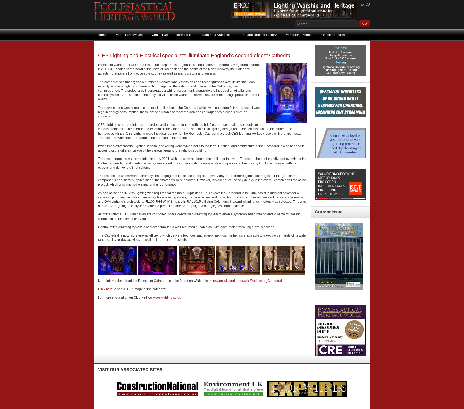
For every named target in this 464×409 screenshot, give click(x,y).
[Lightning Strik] (340, 74)
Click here (105, 289)
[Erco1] (294, 17)
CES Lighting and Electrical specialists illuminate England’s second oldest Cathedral (195, 55)
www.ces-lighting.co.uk (164, 297)
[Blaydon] (340, 198)
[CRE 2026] (340, 355)
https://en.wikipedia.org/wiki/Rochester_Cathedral (246, 281)
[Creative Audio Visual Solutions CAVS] (340, 116)
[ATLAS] (340, 157)
